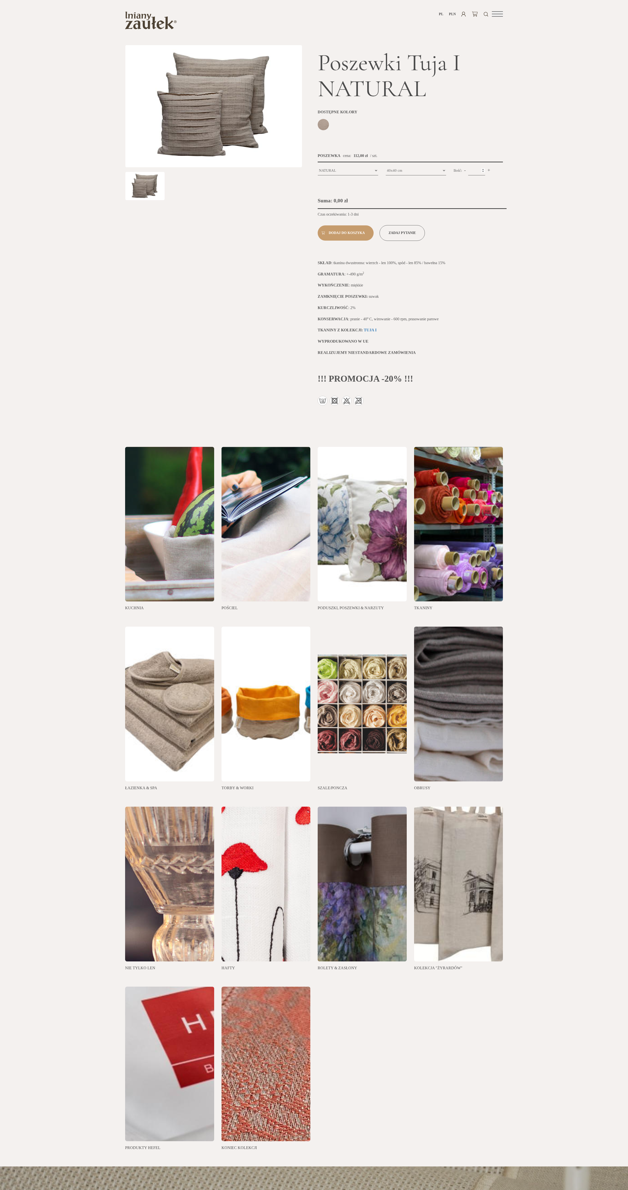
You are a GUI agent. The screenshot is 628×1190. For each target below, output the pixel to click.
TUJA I (370, 330)
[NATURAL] (324, 125)
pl (441, 14)
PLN (452, 14)
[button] (497, 14)
